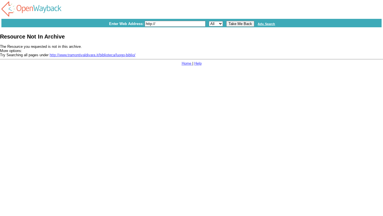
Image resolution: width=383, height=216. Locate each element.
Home (187, 63)
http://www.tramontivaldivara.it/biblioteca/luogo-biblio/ (92, 55)
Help (198, 63)
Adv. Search (266, 24)
